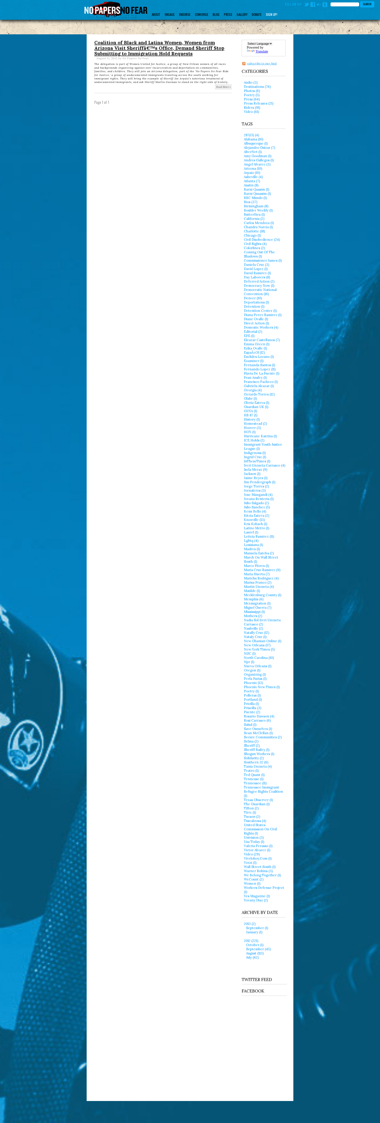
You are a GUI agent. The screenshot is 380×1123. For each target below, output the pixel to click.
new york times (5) (259, 649)
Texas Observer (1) (258, 800)
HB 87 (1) (250, 415)
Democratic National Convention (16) (260, 292)
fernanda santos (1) (259, 365)
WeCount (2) (253, 879)
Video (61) (251, 112)
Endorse (184, 14)
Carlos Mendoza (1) (259, 223)
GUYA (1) (250, 411)
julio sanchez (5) (257, 507)
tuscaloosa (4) (255, 821)
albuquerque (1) (256, 143)
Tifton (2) (251, 808)
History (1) (252, 419)
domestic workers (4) (261, 327)
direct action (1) (256, 323)
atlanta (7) (252, 181)
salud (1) (250, 724)
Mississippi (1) (254, 612)
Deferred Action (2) (259, 281)
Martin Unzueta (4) (259, 586)
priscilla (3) (252, 708)
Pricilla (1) (251, 704)
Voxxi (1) (250, 862)
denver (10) (253, 298)
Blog (216, 14)
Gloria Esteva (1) (256, 403)
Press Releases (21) (258, 103)
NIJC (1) (250, 653)
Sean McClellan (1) (258, 733)
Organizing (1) (255, 674)
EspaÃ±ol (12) (254, 352)
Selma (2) (251, 741)
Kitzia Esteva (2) (256, 515)
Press (228, 14)
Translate (262, 51)
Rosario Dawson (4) (259, 716)
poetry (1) (251, 691)
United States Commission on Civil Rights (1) (260, 829)
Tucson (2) (252, 816)
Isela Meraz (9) (255, 469)
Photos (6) (252, 91)
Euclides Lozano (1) (259, 357)
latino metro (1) (256, 528)
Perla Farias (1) (255, 678)
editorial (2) (253, 331)
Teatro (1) (251, 770)
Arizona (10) (253, 168)
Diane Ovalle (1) (256, 319)
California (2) (254, 219)
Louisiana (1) (253, 545)
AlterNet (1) (253, 152)
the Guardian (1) (257, 804)
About (156, 14)
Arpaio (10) (252, 173)
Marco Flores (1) (256, 566)
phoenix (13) (253, 683)
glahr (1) (250, 398)
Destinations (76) (257, 87)
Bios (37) (250, 202)
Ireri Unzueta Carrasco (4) (264, 465)
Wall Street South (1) (260, 867)
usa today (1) (254, 842)
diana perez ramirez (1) (262, 315)
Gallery (242, 14)
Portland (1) (253, 699)
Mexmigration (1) (257, 603)
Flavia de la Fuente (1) (261, 373)
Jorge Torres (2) (256, 486)
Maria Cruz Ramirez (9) (262, 570)
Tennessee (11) (255, 783)
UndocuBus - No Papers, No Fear (115, 10)
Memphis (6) (253, 599)
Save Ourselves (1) (258, 729)
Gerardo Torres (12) (259, 394)
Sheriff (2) (252, 745)
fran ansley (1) (255, 377)
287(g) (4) (251, 135)
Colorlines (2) (254, 248)
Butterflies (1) (254, 214)
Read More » (223, 86)
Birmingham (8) (256, 206)
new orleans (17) (257, 645)
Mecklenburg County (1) (262, 595)
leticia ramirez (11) (259, 536)
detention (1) (254, 306)
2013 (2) (250, 924)
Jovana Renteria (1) (259, 499)
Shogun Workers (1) (259, 754)
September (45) (258, 949)
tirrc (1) (250, 812)
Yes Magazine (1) (257, 896)
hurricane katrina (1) (260, 436)
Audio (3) (251, 82)
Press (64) (252, 99)
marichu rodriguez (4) (261, 578)
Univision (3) (254, 837)
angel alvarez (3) (257, 164)
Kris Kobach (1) (255, 524)
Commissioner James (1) (263, 260)
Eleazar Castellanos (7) (262, 340)
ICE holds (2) (254, 440)
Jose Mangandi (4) (258, 495)
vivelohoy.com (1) (258, 858)
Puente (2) (252, 712)
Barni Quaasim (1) (257, 193)
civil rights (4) (255, 244)
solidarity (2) (254, 758)
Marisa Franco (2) (257, 582)
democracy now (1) (259, 285)
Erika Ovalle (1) (255, 348)
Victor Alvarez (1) (257, 850)
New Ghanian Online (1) (262, 641)
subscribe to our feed (262, 63)
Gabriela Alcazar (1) (259, 386)
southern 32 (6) (256, 762)
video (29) (252, 854)
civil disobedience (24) (262, 239)
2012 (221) (251, 941)
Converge (201, 14)
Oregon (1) (252, 670)
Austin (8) (251, 185)
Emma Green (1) (256, 344)
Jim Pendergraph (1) (259, 482)
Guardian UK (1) (256, 407)
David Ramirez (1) (257, 273)
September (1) (257, 928)
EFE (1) (249, 336)
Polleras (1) (252, 695)
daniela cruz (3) (256, 265)
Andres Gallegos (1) (259, 160)
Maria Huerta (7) (257, 574)
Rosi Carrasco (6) (257, 720)
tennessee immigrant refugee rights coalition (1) (263, 791)
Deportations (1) (256, 302)
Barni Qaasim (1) (256, 189)
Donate (256, 14)
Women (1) (252, 883)
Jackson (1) (252, 474)
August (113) (255, 953)
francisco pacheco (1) (261, 382)
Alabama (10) (253, 139)
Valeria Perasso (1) (258, 846)
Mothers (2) (253, 616)
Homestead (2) (255, 423)
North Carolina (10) (259, 658)
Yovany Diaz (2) (256, 900)
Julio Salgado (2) (256, 503)
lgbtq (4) (251, 541)
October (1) (254, 945)
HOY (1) (250, 432)
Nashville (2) (253, 628)
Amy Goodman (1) (257, 156)
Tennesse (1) (253, 779)
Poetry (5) (251, 95)
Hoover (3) (252, 428)
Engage (170, 14)
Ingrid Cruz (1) (255, 457)
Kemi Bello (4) (255, 511)
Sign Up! (271, 14)
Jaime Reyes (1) (255, 478)
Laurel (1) (251, 532)
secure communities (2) (263, 737)
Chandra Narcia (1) (258, 227)
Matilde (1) (252, 591)
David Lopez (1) (256, 269)
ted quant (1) (254, 775)
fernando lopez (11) (260, 369)
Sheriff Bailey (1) (256, 750)
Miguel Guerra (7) (257, 607)
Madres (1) (252, 549)
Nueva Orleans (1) (257, 666)
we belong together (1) (262, 875)
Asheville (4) (253, 177)
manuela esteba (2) (259, 553)
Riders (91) (252, 107)
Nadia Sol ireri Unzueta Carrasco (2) (262, 622)
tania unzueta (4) (258, 766)
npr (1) (249, 662)
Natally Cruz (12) (256, 632)
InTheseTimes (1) (257, 461)
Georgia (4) (253, 390)
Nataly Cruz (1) (255, 637)
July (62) (252, 957)
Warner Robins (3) (258, 871)
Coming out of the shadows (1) (259, 254)
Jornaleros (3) (255, 490)
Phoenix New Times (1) (262, 687)
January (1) (254, 932)
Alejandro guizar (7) (259, 147)
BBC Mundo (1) (255, 198)
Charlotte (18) (254, 231)
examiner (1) (253, 361)
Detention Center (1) (260, 311)
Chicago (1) (252, 235)
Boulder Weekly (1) (258, 210)
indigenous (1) (255, 453)
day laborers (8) (257, 277)
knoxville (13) (254, 520)
